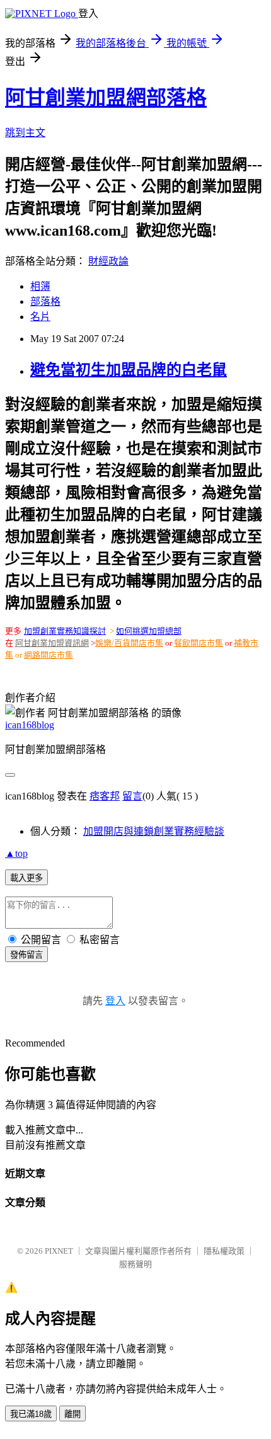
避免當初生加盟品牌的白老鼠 (128, 370)
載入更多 (26, 878)
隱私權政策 (224, 1251)
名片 (40, 316)
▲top (16, 853)
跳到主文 (25, 132)
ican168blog (29, 725)
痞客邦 (104, 796)
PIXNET (59, 1251)
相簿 (40, 286)
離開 (72, 1414)
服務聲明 (135, 1264)
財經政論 (108, 261)
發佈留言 (26, 955)
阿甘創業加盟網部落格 (106, 97)
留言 (132, 796)
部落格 (45, 301)
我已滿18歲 (31, 1414)
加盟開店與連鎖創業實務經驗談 (153, 831)
